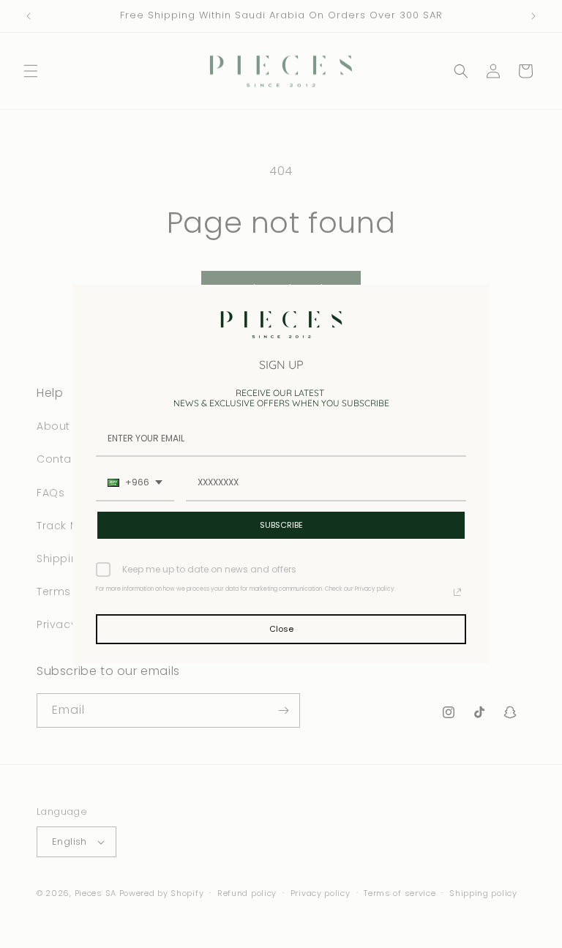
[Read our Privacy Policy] (457, 592)
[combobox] (135, 483)
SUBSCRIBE (281, 525)
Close (281, 629)
